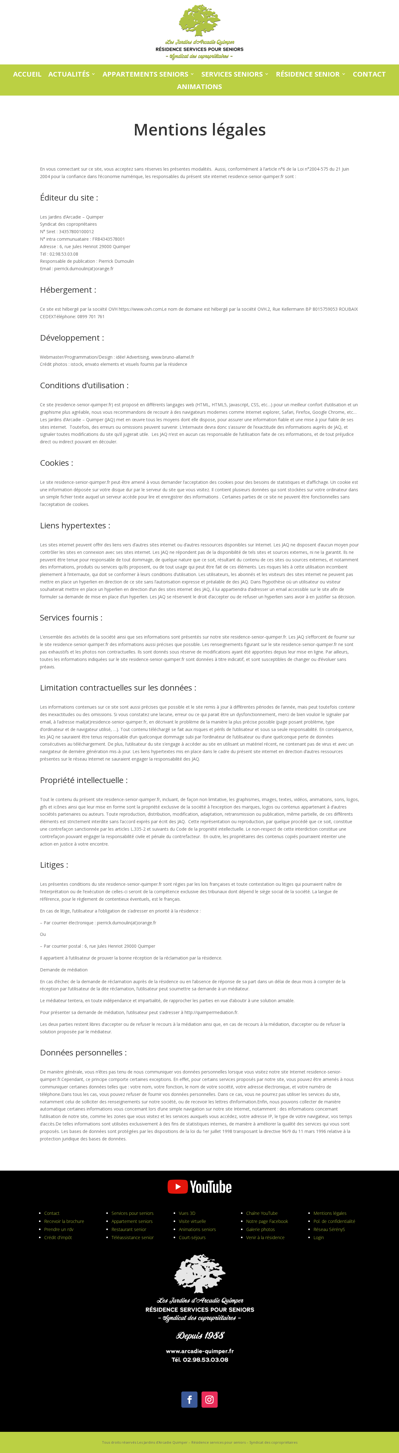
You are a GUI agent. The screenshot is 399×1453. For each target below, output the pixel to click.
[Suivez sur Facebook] (189, 1400)
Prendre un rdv (58, 1229)
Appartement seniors (132, 1221)
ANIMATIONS (199, 87)
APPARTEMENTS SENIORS (145, 74)
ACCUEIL (27, 74)
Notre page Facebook (267, 1221)
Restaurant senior (129, 1229)
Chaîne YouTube (262, 1213)
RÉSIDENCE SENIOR (308, 74)
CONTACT (369, 74)
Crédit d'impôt (58, 1237)
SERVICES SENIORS (232, 74)
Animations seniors (197, 1229)
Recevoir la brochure (64, 1221)
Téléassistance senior (133, 1237)
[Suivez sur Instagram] (209, 1400)
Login (319, 1237)
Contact (52, 1213)
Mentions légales (330, 1213)
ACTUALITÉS (68, 74)
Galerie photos (260, 1229)
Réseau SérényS (329, 1229)
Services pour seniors (133, 1213)
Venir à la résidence (265, 1237)
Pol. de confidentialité (334, 1221)
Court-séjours (192, 1237)
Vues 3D (187, 1213)
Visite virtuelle (192, 1221)
